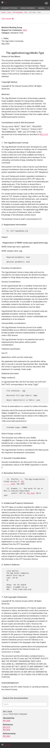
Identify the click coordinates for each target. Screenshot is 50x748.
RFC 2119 (44, 134)
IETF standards (18, 12)
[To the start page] (6, 745)
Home (4, 12)
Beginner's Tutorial (9, 8)
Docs (9, 12)
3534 (25, 30)
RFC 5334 (6, 721)
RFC (26, 12)
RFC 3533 (6, 730)
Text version (6, 19)
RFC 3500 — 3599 (35, 12)
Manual (41, 8)
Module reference (28, 8)
